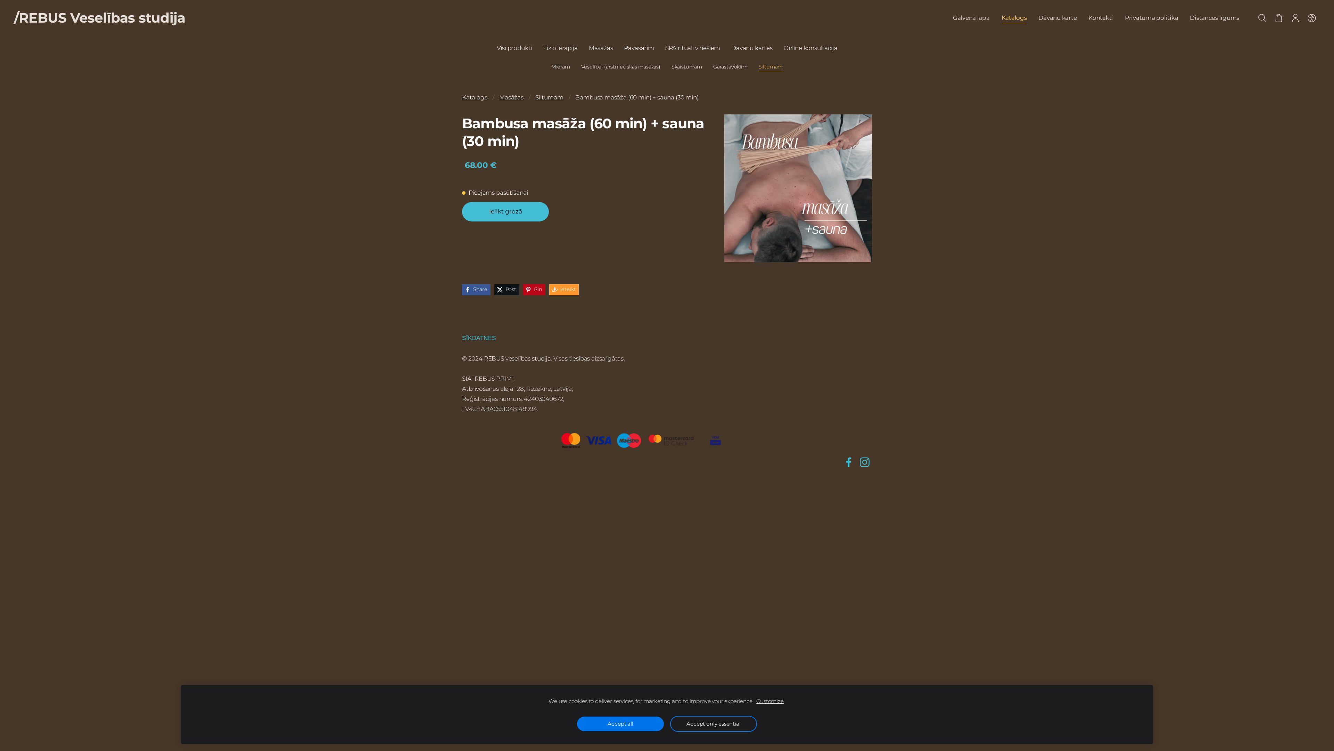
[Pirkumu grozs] (1278, 18)
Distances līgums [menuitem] (1214, 17)
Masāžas (511, 97)
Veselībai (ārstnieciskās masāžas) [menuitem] (620, 67)
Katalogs (474, 97)
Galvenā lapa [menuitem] (971, 17)
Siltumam (549, 97)
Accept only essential (713, 723)
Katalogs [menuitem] (1014, 17)
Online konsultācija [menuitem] (811, 48)
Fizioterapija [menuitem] (560, 48)
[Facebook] (848, 462)
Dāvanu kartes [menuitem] (752, 48)
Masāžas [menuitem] (601, 48)
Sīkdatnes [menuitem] (479, 338)
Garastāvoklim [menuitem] (730, 67)
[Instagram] (864, 462)
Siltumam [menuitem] (771, 67)
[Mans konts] (1295, 18)
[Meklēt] (1262, 18)
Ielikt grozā (505, 211)
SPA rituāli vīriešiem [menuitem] (692, 48)
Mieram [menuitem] (560, 67)
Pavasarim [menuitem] (639, 48)
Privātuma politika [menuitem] (1151, 17)
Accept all (620, 723)
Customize (769, 701)
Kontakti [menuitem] (1100, 17)
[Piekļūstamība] (1311, 18)
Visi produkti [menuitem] (514, 48)
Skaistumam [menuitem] (687, 67)
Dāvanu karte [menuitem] (1057, 17)
